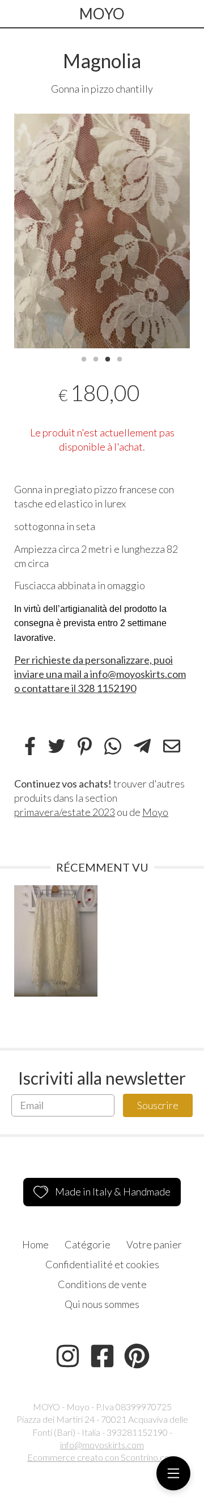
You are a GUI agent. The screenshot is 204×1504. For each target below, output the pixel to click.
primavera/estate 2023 (64, 812)
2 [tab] (96, 358)
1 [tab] (84, 358)
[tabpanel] (102, 231)
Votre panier (154, 1244)
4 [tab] (120, 358)
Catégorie (87, 1244)
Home (35, 1244)
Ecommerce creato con (102, 1457)
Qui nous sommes (102, 1304)
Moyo (155, 812)
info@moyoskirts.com (102, 1444)
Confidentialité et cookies (102, 1264)
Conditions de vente (102, 1284)
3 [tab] (108, 358)
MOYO (102, 14)
